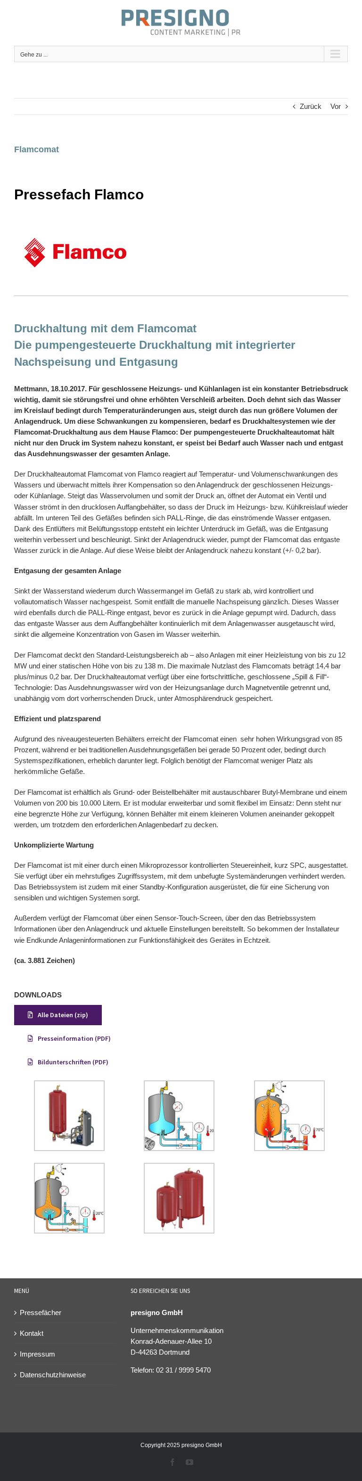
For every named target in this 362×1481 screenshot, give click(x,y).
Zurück (310, 106)
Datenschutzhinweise (53, 1375)
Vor (335, 106)
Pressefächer (40, 1312)
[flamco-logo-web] (75, 223)
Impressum (37, 1354)
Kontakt (31, 1333)
